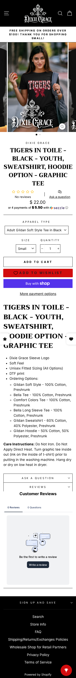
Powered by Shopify (38, 674)
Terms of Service (38, 662)
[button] (38, 208)
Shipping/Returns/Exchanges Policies (38, 639)
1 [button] (37, 135)
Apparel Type (36, 221)
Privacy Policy (38, 655)
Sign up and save (38, 602)
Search (38, 617)
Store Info (38, 624)
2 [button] (40, 135)
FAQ (38, 632)
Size (25, 240)
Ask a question (38, 478)
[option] (38, 34)
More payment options (38, 294)
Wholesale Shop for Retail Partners (38, 647)
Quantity (50, 240)
